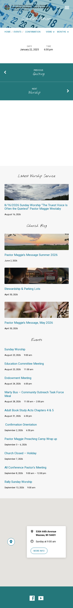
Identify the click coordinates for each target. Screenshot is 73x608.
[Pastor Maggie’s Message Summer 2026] (36, 247)
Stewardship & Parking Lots (22, 289)
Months (61, 32)
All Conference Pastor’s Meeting (25, 467)
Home (7, 32)
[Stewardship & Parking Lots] (36, 281)
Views (49, 32)
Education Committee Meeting (24, 363)
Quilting (38, 74)
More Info (39, 551)
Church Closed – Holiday (20, 453)
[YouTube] (40, 598)
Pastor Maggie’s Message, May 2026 (28, 322)
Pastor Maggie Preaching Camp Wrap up (30, 439)
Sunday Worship (14, 349)
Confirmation (32, 32)
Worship (34, 92)
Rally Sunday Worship (18, 482)
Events (17, 32)
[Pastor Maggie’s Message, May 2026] (36, 315)
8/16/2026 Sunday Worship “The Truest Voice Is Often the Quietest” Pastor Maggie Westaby (36, 206)
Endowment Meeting (17, 378)
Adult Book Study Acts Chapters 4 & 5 (29, 410)
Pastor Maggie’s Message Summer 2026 (31, 255)
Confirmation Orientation (21, 424)
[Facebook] (32, 598)
